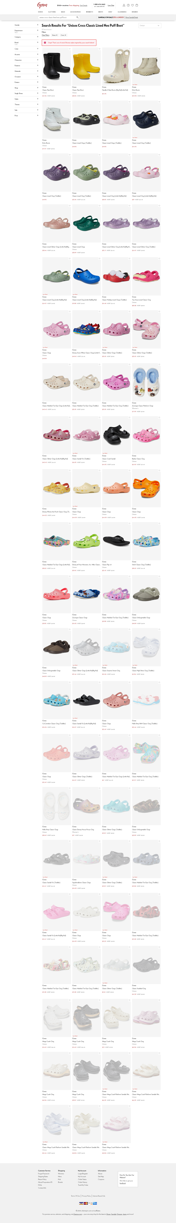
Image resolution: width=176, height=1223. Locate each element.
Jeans (124, 1214)
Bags (63, 12)
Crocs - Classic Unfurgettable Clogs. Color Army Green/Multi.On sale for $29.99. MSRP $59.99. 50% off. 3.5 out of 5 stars (146, 812)
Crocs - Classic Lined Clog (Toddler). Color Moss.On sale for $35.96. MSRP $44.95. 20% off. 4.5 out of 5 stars (86, 177)
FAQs (40, 1185)
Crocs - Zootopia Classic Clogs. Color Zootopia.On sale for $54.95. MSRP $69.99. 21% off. (86, 600)
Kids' (111, 12)
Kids (59, 1179)
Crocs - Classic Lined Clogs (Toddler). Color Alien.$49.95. (86, 125)
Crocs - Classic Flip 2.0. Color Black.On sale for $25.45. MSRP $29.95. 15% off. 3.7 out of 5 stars (116, 547)
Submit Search (77, 17)
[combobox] (59, 17)
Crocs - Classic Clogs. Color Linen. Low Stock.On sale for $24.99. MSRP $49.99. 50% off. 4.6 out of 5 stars (86, 918)
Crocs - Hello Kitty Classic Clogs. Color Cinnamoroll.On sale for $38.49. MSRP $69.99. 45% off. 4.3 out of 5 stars (56, 812)
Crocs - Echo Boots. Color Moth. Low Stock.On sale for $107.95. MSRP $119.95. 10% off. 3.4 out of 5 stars (146, 72)
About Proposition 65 (45, 1182)
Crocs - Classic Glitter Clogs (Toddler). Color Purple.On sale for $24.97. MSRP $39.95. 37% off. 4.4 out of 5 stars (86, 759)
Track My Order (83, 1185)
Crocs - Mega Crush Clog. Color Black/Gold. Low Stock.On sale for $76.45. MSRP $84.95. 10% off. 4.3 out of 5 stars (86, 1024)
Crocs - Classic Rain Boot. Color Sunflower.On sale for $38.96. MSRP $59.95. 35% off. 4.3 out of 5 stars (86, 72)
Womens (61, 1174)
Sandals (113, 1214)
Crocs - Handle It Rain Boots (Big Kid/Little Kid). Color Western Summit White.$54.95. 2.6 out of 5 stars (116, 72)
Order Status (82, 1179)
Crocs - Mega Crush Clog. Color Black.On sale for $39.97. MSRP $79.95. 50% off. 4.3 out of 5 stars (86, 1077)
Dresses (119, 1214)
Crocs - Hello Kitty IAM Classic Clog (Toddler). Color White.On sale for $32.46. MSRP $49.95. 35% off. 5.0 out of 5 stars (146, 706)
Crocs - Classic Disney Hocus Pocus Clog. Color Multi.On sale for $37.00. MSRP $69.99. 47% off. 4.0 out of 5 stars (86, 812)
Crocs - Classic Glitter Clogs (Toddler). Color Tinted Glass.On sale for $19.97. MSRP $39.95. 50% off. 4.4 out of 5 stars (116, 812)
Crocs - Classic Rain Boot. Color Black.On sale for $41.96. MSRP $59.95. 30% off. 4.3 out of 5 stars (56, 72)
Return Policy (42, 1179)
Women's (89, 12)
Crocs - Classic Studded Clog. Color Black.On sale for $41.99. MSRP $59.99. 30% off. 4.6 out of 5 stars (146, 971)
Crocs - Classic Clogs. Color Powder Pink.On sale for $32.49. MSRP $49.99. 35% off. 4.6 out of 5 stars (116, 706)
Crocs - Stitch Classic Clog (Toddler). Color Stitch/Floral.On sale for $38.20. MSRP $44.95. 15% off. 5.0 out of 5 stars (146, 547)
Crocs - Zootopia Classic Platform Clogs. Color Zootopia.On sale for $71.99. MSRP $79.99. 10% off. (146, 388)
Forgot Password (43, 1174)
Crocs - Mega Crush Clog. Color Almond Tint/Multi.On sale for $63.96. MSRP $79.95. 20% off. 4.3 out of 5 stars (56, 1077)
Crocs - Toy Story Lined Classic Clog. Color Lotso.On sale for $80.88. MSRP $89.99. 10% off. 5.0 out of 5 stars (146, 282)
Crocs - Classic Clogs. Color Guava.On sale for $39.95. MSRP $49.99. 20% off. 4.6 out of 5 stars (56, 600)
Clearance (122, 12)
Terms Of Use (75, 1196)
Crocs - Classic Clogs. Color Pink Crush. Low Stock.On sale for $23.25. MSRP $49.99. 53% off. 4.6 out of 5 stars (116, 918)
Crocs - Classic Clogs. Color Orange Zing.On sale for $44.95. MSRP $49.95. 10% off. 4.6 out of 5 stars (146, 494)
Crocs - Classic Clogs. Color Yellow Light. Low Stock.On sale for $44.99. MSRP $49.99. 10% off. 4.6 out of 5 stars (86, 494)
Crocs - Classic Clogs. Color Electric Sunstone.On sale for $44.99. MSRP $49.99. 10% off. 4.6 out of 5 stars (116, 494)
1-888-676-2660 (99, 4)
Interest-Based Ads (99, 1196)
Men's (100, 12)
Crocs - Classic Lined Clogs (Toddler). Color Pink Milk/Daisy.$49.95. (116, 125)
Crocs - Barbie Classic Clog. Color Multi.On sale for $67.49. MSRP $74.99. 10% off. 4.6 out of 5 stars (146, 441)
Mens (60, 1176)
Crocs (62, 35)
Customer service (128, 5)
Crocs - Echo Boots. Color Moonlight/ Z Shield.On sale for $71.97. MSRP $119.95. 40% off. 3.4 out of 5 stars (56, 125)
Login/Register (83, 1174)
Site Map (101, 1176)
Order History (82, 1182)
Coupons (101, 1179)
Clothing (52, 12)
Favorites (132, 5)
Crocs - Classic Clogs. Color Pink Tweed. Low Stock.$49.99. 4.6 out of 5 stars (56, 335)
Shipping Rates (43, 1176)
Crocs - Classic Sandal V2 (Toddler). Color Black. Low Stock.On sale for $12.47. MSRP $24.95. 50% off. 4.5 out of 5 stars (56, 865)
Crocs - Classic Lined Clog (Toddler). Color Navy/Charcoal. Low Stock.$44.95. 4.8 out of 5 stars (146, 125)
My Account (124, 5)
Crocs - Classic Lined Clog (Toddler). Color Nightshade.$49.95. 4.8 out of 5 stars (56, 177)
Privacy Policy (86, 1196)
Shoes (40, 12)
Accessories (75, 12)
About (100, 1174)
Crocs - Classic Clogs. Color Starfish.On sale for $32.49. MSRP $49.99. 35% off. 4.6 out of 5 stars (56, 759)
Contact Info (42, 1188)
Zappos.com (78, 1214)
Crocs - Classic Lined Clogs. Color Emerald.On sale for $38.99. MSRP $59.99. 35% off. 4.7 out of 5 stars (86, 229)
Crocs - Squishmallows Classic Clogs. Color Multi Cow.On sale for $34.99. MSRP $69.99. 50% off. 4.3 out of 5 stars (86, 865)
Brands (135, 12)
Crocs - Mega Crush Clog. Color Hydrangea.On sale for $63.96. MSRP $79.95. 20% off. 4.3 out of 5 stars (146, 1024)
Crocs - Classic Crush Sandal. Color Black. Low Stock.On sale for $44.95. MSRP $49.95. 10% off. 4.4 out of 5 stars (116, 441)
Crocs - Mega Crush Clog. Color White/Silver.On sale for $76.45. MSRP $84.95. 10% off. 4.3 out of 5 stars (56, 1024)
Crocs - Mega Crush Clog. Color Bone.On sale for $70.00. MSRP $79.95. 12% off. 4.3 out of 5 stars (116, 1024)
